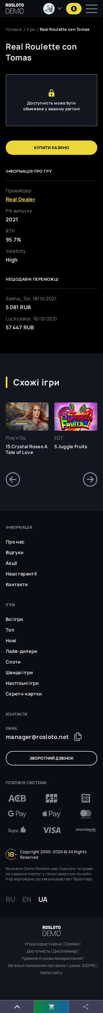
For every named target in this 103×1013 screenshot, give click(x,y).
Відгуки (14, 552)
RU (10, 899)
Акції (11, 563)
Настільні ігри (22, 683)
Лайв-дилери (21, 651)
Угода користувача (43, 944)
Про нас (15, 542)
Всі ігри (14, 619)
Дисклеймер (65, 951)
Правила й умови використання (51, 958)
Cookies (71, 944)
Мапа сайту (51, 973)
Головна (14, 29)
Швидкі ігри (19, 672)
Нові (11, 640)
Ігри (31, 29)
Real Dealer (20, 199)
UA (42, 899)
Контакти (17, 584)
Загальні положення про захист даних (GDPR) (51, 965)
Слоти (13, 662)
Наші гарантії (21, 574)
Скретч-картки (24, 694)
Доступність (38, 951)
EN (26, 899)
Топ (10, 630)
